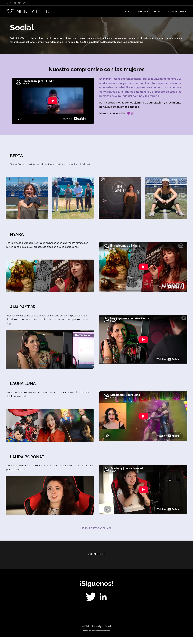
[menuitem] (129, 11)
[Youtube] (19, 2)
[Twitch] (23, 2)
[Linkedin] (15, 2)
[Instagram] (11, 2)
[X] (6, 2)
